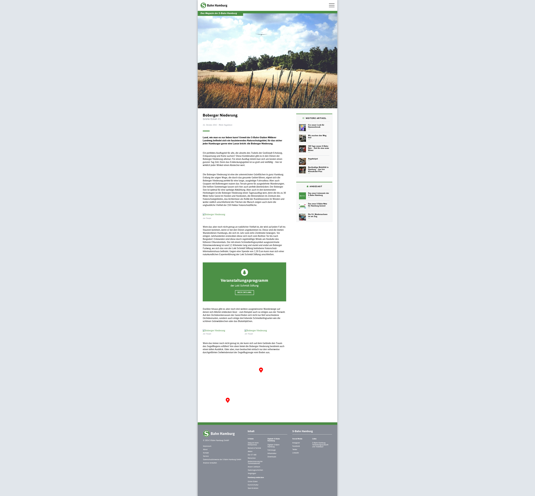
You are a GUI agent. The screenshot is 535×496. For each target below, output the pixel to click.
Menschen (252, 458)
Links (314, 439)
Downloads (272, 457)
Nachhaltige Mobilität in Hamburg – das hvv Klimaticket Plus (318, 169)
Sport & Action (253, 488)
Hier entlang (244, 292)
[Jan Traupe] (244, 214)
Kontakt (206, 453)
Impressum (207, 446)
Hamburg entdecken (256, 477)
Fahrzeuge (272, 450)
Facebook (296, 446)
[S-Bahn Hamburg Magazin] (213, 5)
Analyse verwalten (210, 463)
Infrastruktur (272, 453)
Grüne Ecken (253, 481)
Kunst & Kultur (253, 485)
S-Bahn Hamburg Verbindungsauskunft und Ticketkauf (320, 445)
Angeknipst (313, 159)
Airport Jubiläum (254, 467)
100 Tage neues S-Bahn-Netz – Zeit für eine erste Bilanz (318, 148)
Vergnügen (252, 473)
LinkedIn (295, 453)
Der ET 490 (252, 455)
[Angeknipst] (302, 161)
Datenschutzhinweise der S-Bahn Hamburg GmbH (222, 460)
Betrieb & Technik (254, 448)
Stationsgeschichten (255, 470)
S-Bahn (251, 439)
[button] (227, 400)
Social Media (297, 439)
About (205, 449)
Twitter (294, 449)
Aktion (250, 451)
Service (206, 456)
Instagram (296, 443)
